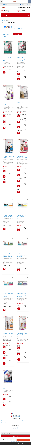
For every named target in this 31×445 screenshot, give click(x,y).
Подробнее (5, 67)
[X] (8, 27)
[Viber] (9, 27)
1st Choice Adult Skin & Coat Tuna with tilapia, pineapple (22, 295)
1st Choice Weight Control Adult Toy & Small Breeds (21, 59)
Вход (22, 4)
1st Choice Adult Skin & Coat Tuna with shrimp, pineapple (22, 255)
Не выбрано (4, 4)
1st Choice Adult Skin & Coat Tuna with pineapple (22, 217)
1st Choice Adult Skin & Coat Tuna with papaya (8, 216)
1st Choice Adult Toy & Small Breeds (8, 334)
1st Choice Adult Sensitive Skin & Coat (22, 157)
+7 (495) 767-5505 (25, 7)
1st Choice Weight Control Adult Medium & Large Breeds (8, 59)
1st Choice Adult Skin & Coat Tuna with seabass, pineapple (8, 255)
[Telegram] (11, 27)
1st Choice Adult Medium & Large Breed (8, 157)
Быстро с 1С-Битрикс (22, 440)
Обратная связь (16, 416)
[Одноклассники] (6, 27)
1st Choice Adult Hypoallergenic (20, 103)
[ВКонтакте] (5, 27)
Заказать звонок (16, 413)
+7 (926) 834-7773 (15, 418)
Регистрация (27, 4)
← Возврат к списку (18, 28)
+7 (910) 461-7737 (15, 415)
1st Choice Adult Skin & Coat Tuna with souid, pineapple (8, 295)
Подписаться (16, 436)
